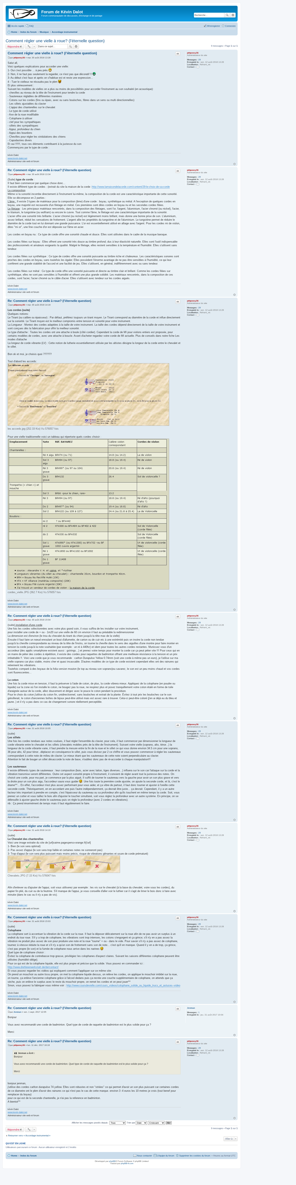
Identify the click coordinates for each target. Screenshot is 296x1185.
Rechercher (227, 15)
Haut (234, 164)
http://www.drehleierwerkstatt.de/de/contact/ (33, 967)
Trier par (131, 1122)
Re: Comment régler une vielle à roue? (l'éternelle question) (49, 170)
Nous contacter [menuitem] (144, 1155)
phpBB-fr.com (127, 1163)
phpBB (112, 1161)
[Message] (9, 58)
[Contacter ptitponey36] (197, 67)
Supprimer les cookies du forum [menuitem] (194, 1155)
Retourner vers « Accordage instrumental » (29, 1135)
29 (199, 60)
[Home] (24, 13)
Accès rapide (17, 26)
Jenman (191, 1008)
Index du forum (28, 1155)
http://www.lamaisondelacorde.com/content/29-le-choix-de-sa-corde (131, 186)
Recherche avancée (233, 15)
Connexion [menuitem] (230, 26)
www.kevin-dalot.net (17, 158)
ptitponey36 (193, 53)
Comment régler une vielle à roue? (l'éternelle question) (55, 41)
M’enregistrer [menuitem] (213, 26)
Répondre (13, 46)
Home (14, 1155)
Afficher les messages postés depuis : (91, 1122)
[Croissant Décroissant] (156, 1122)
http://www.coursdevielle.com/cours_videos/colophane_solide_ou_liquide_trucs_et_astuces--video (123, 985)
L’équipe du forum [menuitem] (165, 1155)
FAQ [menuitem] (31, 26)
